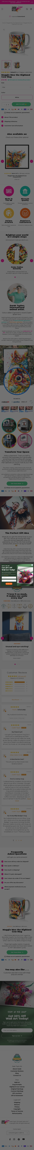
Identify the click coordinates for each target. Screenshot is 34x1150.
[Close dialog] (32, 565)
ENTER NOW (9, 583)
